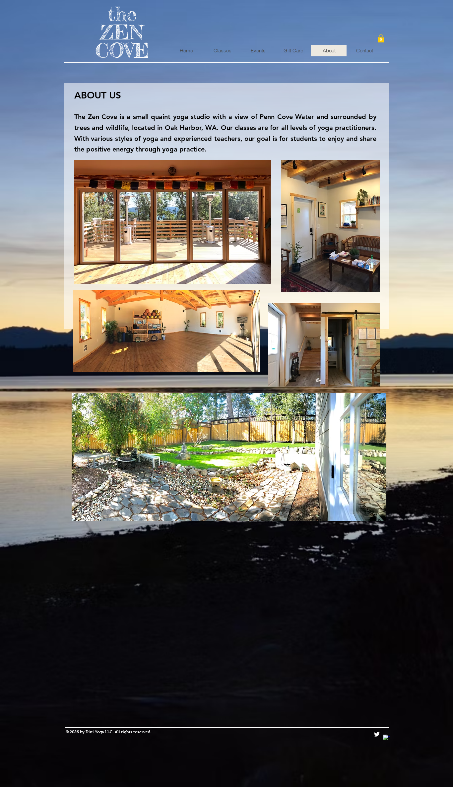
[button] (380, 38)
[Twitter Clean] (376, 734)
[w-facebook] (386, 738)
